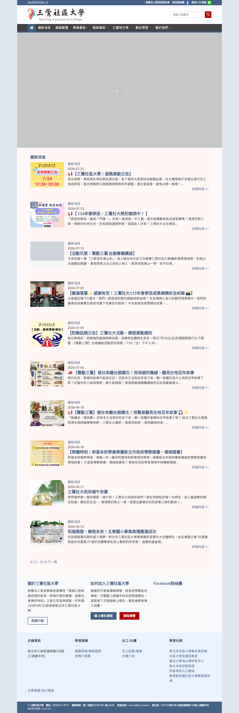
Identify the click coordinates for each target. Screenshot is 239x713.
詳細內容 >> (200, 189)
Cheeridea (46, 708)
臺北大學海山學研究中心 (186, 661)
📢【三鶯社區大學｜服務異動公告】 (100, 173)
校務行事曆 (83, 656)
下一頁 (52, 562)
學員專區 (79, 27)
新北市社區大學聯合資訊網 (188, 651)
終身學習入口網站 (182, 671)
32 (45, 562)
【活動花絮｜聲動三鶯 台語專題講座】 (102, 253)
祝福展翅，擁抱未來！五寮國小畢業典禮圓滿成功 (112, 531)
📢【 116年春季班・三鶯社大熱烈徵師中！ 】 (108, 213)
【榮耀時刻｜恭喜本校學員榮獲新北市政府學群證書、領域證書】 (126, 451)
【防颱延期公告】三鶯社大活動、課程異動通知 (110, 332)
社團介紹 (128, 656)
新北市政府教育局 (182, 666)
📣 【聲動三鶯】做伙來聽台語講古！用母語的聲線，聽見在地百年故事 (131, 372)
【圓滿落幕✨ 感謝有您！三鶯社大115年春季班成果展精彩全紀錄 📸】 (131, 293)
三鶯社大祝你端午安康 (88, 491)
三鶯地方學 (121, 27)
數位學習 (142, 27)
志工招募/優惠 (132, 651)
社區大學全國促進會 (183, 656)
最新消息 (44, 27)
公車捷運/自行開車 (41, 690)
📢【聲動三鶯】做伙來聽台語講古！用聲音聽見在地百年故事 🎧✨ (128, 412)
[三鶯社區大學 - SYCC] (56, 14)
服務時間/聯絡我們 (88, 651)
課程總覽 (61, 27)
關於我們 (161, 27)
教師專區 (99, 27)
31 (41, 562)
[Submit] (208, 14)
